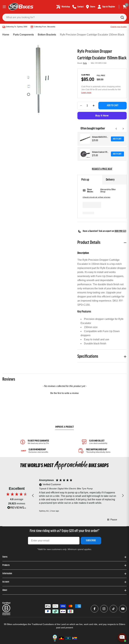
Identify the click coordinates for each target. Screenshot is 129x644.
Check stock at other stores (96, 197)
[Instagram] (104, 608)
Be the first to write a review (64, 393)
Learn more (86, 92)
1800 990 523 (120, 231)
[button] (64, 393)
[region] (77, 496)
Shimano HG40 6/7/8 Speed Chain (100, 137)
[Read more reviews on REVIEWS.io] (16, 508)
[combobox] (64, 17)
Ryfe (85, 63)
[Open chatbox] (122, 637)
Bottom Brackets (47, 34)
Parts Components (23, 34)
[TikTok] (113, 608)
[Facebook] (94, 608)
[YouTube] (123, 608)
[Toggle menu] (4, 7)
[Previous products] (116, 128)
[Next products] (123, 128)
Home (5, 34)
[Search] (122, 17)
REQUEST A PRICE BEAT (102, 169)
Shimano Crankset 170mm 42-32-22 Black (100, 152)
